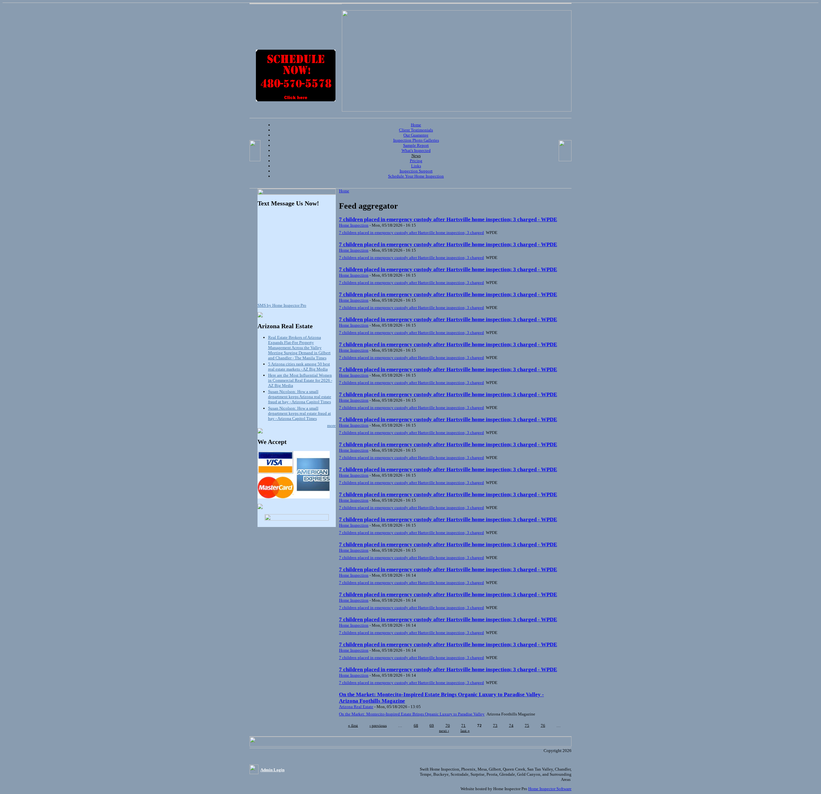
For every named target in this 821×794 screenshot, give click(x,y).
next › (444, 730)
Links (416, 165)
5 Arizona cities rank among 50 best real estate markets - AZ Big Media (299, 367)
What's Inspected (416, 150)
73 (495, 725)
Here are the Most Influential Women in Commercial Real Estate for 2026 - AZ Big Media (300, 380)
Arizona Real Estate (356, 706)
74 (511, 725)
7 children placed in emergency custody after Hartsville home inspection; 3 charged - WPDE (448, 219)
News (416, 155)
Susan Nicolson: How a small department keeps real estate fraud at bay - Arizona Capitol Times (299, 413)
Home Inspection (353, 225)
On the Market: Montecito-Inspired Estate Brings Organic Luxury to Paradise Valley (412, 714)
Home (416, 124)
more (331, 425)
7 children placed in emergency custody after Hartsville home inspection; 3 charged (411, 232)
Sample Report (416, 145)
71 (463, 725)
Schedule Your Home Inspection (416, 176)
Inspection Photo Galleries (416, 140)
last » (465, 730)
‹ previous (378, 725)
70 (447, 725)
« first (353, 725)
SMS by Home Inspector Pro (282, 305)
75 (527, 725)
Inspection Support (416, 171)
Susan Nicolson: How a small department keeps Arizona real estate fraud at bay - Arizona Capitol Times (299, 396)
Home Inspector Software (549, 788)
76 (543, 725)
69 (431, 725)
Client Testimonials (416, 130)
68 (416, 725)
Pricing (416, 160)
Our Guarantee (415, 135)
